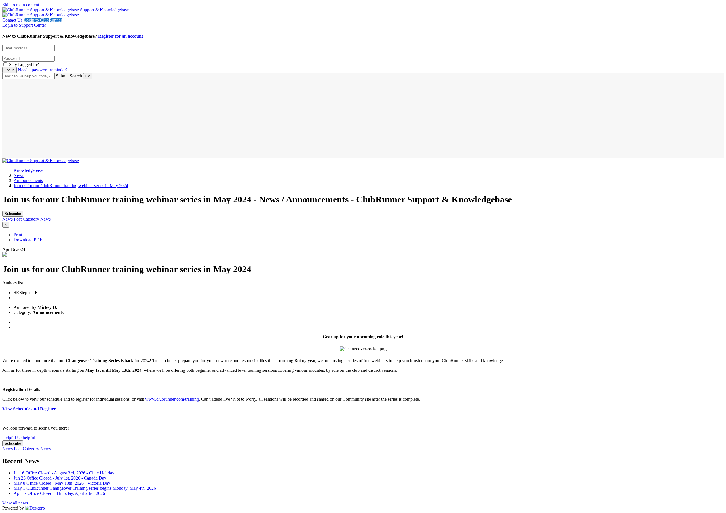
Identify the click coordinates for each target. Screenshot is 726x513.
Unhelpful (26, 437)
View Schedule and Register (29, 408)
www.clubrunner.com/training (172, 399)
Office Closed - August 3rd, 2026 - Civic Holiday (64, 472)
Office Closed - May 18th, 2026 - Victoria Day (62, 483)
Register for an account (120, 36)
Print (18, 234)
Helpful (9, 437)
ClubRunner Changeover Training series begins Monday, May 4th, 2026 (85, 488)
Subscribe (13, 214)
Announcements (28, 180)
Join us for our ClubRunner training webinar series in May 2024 (71, 185)
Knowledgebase (28, 170)
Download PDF (28, 239)
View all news (15, 503)
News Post (12, 219)
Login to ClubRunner (43, 20)
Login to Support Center (24, 25)
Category (31, 219)
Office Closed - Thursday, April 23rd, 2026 (59, 493)
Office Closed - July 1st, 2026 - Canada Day (60, 478)
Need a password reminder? (43, 69)
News (19, 175)
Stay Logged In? (24, 64)
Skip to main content (20, 4)
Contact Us (12, 20)
